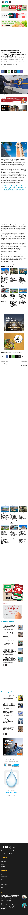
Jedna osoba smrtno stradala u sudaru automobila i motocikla (9, 728)
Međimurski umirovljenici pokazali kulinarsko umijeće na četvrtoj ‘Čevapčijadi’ (10, 642)
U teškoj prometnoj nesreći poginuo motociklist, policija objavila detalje (8, 720)
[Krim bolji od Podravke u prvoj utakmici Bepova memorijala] (20, 627)
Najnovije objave (7, 621)
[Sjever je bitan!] (7, 2)
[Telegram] (18, 71)
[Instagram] (7, 853)
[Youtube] (9, 853)
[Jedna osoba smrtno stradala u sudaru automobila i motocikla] (20, 729)
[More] (22, 356)
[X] (5, 71)
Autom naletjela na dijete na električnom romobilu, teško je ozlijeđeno (10, 697)
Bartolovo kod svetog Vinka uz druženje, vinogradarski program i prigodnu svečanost (9, 651)
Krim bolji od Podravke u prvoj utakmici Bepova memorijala (9, 626)
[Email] (12, 71)
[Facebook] (2, 71)
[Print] (15, 71)
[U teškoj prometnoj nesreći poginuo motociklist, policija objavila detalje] (20, 721)
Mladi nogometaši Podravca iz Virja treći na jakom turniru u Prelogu (21, 364)
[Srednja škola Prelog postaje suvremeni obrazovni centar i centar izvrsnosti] (20, 634)
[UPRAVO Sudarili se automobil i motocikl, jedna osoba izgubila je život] (20, 705)
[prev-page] (3, 665)
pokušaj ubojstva (8, 352)
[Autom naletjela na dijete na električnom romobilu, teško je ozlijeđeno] (20, 698)
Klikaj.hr (4, 64)
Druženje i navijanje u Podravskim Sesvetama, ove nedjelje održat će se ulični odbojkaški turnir (9, 659)
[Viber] (21, 71)
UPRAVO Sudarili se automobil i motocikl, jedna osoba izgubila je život (9, 705)
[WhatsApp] (9, 71)
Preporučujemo (5, 50)
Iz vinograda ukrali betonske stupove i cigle (7, 364)
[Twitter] (12, 853)
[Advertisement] (14, 37)
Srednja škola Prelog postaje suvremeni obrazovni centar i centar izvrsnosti (10, 634)
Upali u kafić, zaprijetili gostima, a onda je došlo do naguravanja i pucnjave (14, 188)
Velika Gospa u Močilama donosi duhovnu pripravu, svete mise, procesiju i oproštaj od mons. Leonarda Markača (10, 897)
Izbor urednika (6, 893)
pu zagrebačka (15, 352)
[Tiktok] (4, 853)
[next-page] (6, 665)
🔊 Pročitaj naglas (6, 67)
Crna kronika (11, 50)
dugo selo (20, 352)
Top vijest (16, 50)
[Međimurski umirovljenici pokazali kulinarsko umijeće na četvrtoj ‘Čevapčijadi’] (20, 643)
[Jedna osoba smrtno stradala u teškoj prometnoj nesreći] (20, 713)
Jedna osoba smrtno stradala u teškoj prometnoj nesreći (8, 713)
